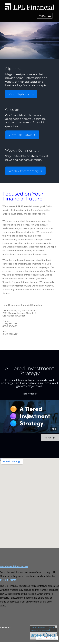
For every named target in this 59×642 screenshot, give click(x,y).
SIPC (13, 580)
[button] (44, 16)
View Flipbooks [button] (20, 94)
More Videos (29, 394)
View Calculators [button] (21, 135)
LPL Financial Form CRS (14, 566)
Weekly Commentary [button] (24, 171)
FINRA (4, 580)
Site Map (5, 627)
